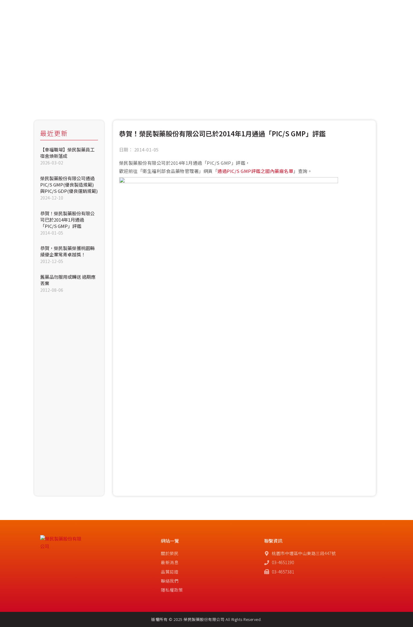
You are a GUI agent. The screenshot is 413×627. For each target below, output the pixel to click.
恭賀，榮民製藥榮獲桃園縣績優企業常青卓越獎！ (67, 251)
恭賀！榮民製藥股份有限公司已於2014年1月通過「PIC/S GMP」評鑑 (67, 219)
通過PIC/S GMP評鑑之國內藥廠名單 (255, 171)
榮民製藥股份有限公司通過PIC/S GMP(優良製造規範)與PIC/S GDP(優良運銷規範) (69, 184)
